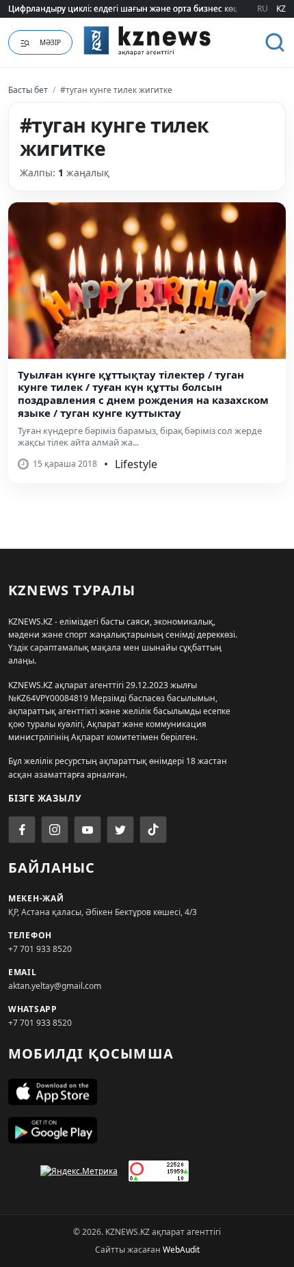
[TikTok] (153, 829)
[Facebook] (22, 829)
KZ (281, 8)
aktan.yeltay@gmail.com (54, 986)
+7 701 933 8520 (40, 949)
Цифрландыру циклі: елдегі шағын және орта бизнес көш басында (143, 8)
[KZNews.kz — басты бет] (147, 40)
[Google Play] (147, 1130)
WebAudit (181, 1249)
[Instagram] (54, 829)
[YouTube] (87, 829)
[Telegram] (120, 829)
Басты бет (28, 90)
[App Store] (147, 1092)
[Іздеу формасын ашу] (275, 42)
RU (262, 8)
